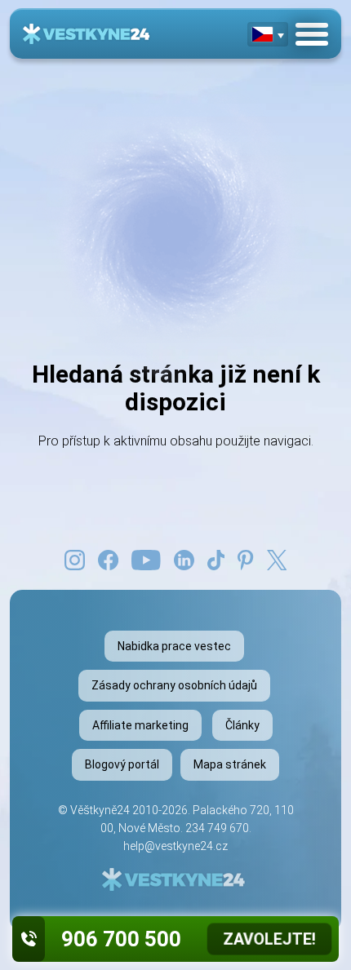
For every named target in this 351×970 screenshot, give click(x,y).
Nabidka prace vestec (174, 646)
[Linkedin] (184, 558)
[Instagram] (74, 558)
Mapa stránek (229, 764)
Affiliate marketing (140, 725)
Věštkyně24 (100, 810)
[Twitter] (277, 558)
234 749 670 (217, 828)
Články (242, 725)
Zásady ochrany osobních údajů (174, 685)
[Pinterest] (245, 558)
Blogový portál (122, 764)
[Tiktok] (216, 558)
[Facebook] (108, 558)
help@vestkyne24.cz (175, 846)
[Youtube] (146, 558)
